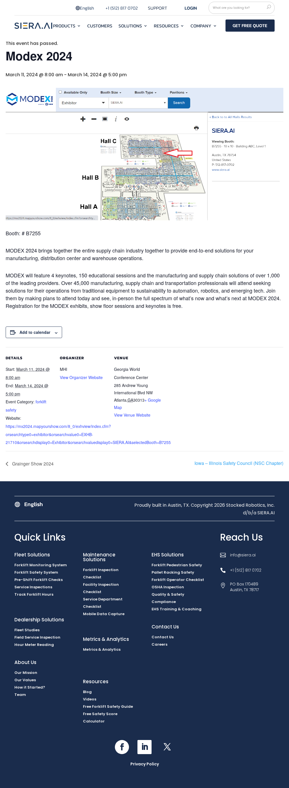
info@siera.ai (243, 555)
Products (64, 26)
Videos (89, 699)
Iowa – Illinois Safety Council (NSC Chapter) (238, 463)
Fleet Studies (27, 630)
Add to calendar (34, 332)
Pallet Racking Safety (173, 572)
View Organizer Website (81, 377)
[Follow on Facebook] (122, 747)
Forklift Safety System (36, 572)
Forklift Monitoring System (40, 565)
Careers (159, 644)
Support (157, 8)
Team (20, 694)
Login (191, 8)
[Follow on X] (167, 747)
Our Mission (25, 672)
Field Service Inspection (37, 637)
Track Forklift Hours (33, 594)
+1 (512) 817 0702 (122, 8)
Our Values (25, 680)
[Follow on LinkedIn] (144, 747)
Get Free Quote (250, 25)
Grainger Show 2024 (32, 463)
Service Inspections (33, 587)
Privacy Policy (144, 764)
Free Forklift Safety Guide (108, 706)
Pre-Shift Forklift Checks (38, 579)
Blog (87, 692)
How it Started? (29, 687)
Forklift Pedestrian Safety (177, 565)
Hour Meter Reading (34, 644)
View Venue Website (132, 415)
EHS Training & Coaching (177, 609)
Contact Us (163, 637)
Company (201, 26)
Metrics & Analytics (102, 649)
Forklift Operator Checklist (178, 579)
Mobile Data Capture (103, 614)
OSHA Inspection (168, 587)
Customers (99, 26)
